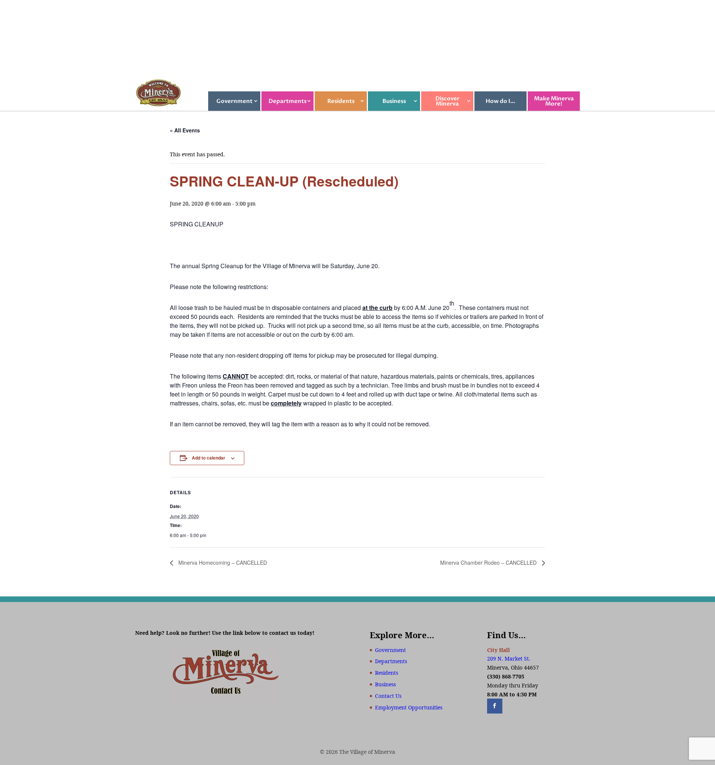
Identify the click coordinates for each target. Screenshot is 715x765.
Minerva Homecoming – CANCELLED (222, 562)
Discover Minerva (447, 101)
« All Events (185, 130)
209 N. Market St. (508, 658)
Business (394, 101)
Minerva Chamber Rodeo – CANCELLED (489, 562)
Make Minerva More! (554, 101)
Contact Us (388, 695)
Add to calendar (208, 457)
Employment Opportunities (408, 707)
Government (234, 101)
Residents (341, 101)
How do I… (500, 101)
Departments (287, 101)
